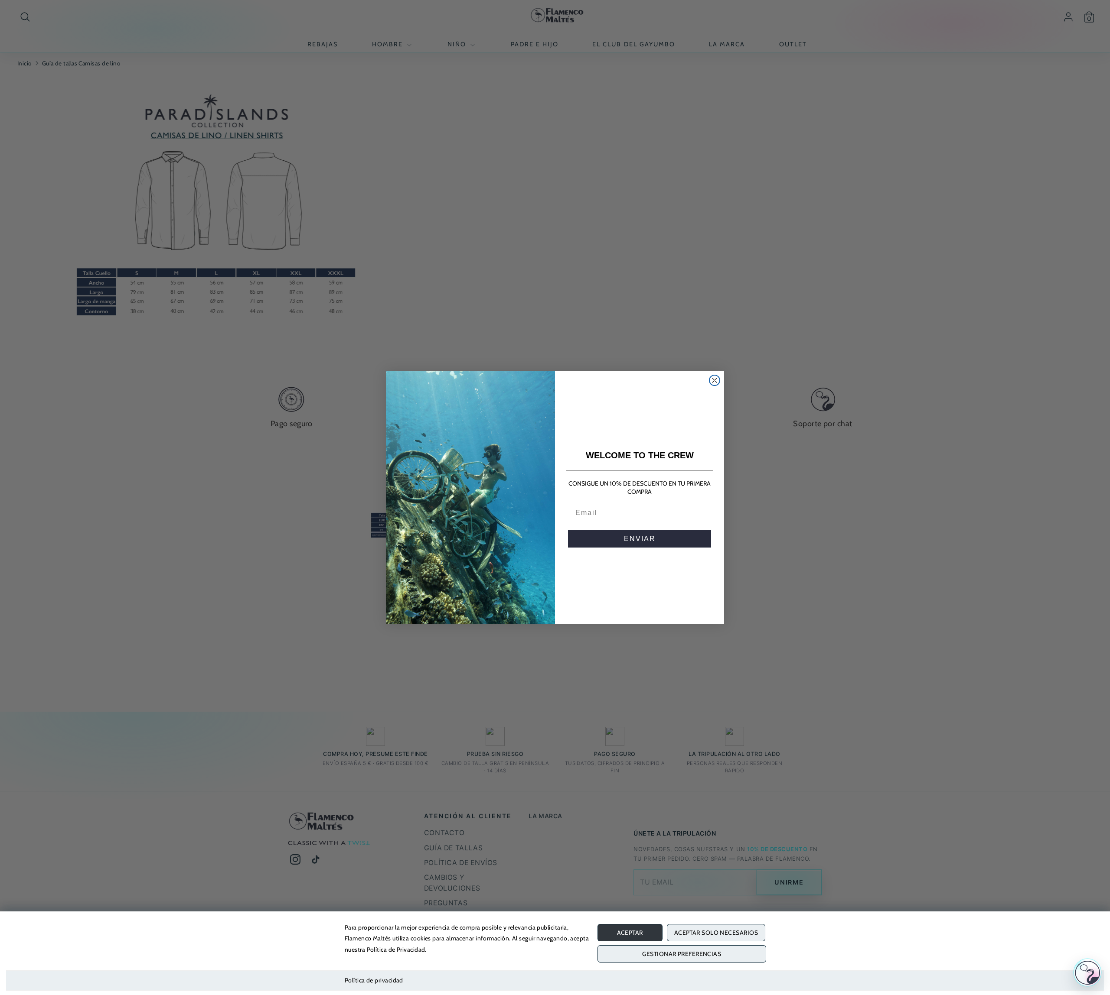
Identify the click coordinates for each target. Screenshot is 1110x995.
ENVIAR (640, 538)
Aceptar (630, 933)
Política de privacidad (374, 980)
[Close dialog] (714, 380)
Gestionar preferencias (681, 954)
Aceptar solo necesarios (716, 933)
